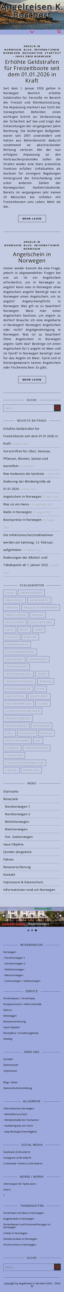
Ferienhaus (38, 659)
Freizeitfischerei (19, 681)
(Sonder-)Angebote (17, 852)
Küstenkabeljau (19, 703)
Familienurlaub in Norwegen (20, 1238)
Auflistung (15, 622)
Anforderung (31, 592)
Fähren (8, 859)
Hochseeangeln (18, 688)
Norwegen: (9, 952)
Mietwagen (10, 1015)
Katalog (7, 1038)
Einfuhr (30, 637)
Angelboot (14, 600)
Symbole (12, 748)
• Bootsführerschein (15, 1114)
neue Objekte (13, 844)
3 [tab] (36, 930)
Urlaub (11, 770)
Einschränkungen (20, 651)
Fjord (42, 674)
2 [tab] (32, 930)
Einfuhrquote (17, 644)
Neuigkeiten (33, 53)
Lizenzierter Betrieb (23, 711)
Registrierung (17, 740)
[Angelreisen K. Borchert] (32, 15)
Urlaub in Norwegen (15, 1233)
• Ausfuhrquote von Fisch (18, 1125)
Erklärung (14, 659)
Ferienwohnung (18, 674)
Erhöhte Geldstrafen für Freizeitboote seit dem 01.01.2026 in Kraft (32, 71)
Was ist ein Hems (16, 504)
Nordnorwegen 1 (17, 806)
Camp (39, 629)
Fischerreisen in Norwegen (19, 1244)
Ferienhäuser (16, 666)
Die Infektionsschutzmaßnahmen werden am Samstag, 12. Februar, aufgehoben (28, 542)
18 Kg (10, 592)
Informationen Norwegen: (18, 1108)
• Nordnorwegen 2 (14, 963)
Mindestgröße (18, 718)
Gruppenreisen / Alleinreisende (22, 1004)
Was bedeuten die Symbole (23, 474)
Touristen (14, 755)
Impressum (10, 1070)
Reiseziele (10, 799)
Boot (24, 629)
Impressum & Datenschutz (23, 882)
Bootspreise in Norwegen (22, 520)
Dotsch (12, 637)
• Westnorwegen (13, 975)
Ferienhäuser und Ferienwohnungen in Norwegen (26, 1226)
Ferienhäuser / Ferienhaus (19, 998)
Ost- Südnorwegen (19, 837)
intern (7, 1189)
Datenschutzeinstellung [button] (17, 1088)
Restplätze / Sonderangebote (21, 1033)
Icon (40, 688)
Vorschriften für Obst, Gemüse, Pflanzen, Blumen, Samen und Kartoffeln (27, 458)
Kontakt (9, 875)
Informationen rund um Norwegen (29, 890)
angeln (11, 607)
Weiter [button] (59, 915)
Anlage (38, 614)
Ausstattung (41, 622)
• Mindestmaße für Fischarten (21, 1119)
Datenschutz (10, 1064)
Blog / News (10, 1082)
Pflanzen (27, 733)
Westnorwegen (16, 829)
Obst (9, 733)
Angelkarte (39, 600)
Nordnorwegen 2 (17, 814)
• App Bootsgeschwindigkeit (20, 1131)
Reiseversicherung (17, 867)
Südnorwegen (36, 748)
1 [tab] (28, 930)
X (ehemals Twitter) (22, 1163)
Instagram (17, 1157)
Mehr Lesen (32, 218)
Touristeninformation (25, 762)
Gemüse (46, 681)
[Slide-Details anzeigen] (32, 917)
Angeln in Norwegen (41, 607)
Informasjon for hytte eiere (19, 1183)
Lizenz (43, 703)
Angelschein (16, 614)
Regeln (46, 733)
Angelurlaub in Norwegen (18, 1218)
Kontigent (39, 696)
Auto (10, 629)
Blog (28, 49)
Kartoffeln (15, 696)
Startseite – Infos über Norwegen (38, 54)
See (38, 740)
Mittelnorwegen (17, 822)
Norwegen (41, 725)
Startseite (10, 791)
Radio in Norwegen (17, 512)
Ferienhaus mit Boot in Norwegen (23, 1212)
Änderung (31, 770)
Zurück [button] (4, 915)
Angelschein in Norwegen (32, 257)
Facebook (16, 1152)
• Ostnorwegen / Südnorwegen (21, 980)
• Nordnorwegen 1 (14, 957)
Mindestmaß (16, 725)
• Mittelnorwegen (13, 969)
